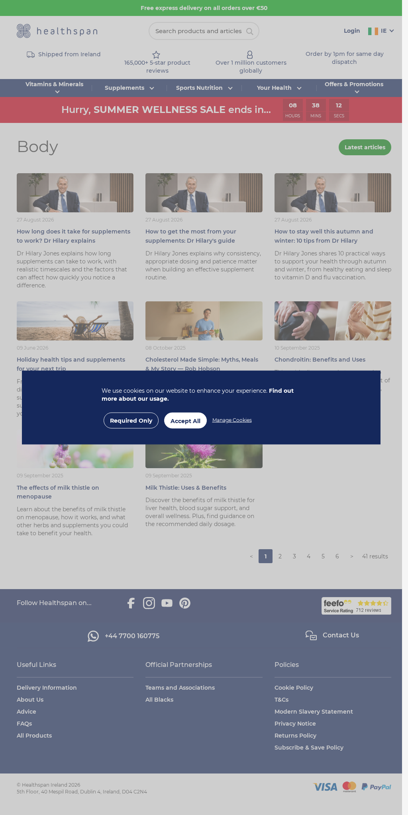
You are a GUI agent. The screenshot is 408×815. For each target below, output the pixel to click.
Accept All (185, 421)
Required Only (131, 420)
